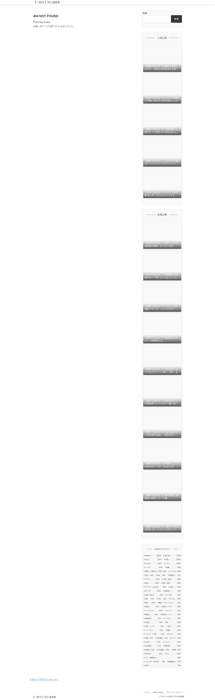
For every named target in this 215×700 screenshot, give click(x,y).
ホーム (147, 692)
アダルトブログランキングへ (43, 679)
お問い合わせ (158, 692)
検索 (145, 13)
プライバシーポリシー (174, 692)
